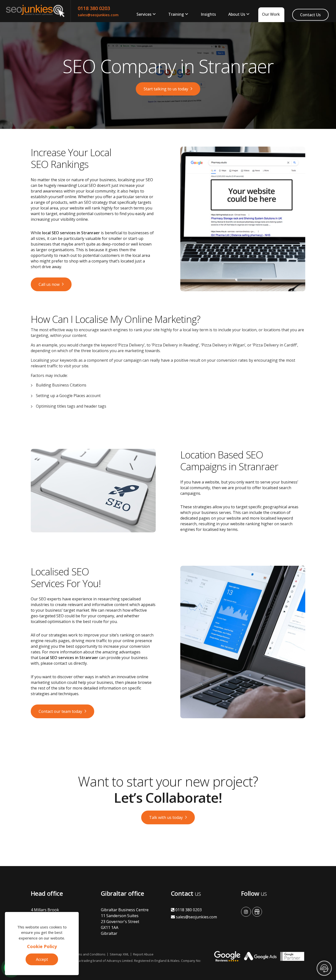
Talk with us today (166, 817)
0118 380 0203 (94, 8)
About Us (236, 14)
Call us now (49, 284)
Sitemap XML (119, 954)
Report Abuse (143, 954)
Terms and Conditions (89, 954)
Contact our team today (60, 711)
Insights (208, 14)
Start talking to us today (166, 89)
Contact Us (310, 14)
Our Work (271, 14)
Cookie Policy (42, 946)
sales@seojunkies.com (98, 14)
